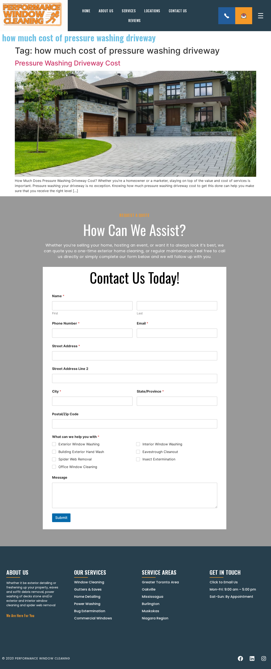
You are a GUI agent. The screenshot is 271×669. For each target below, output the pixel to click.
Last (140, 313)
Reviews (134, 20)
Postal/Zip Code (65, 414)
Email (142, 323)
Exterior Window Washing (79, 444)
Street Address (66, 346)
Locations (152, 10)
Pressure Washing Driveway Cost (67, 63)
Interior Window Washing (162, 444)
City (56, 391)
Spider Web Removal (75, 459)
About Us (106, 10)
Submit (61, 518)
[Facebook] (240, 658)
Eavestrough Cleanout (160, 452)
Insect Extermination (158, 459)
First (55, 313)
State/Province (150, 391)
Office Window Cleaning (77, 467)
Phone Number (66, 323)
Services (129, 10)
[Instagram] (263, 658)
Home (86, 10)
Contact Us (178, 10)
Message (59, 477)
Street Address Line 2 (70, 369)
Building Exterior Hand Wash (81, 452)
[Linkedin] (252, 658)
